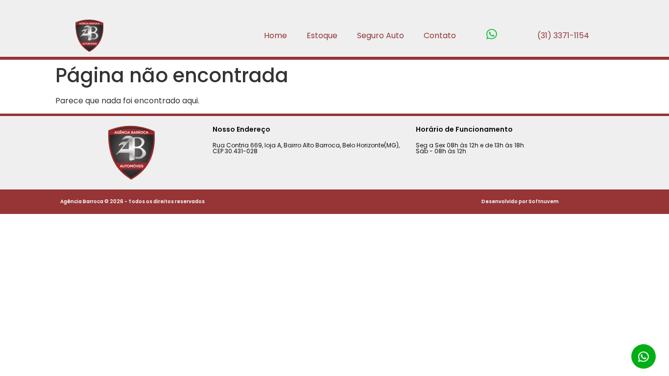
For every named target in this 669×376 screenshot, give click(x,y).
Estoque (322, 35)
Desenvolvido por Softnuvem (520, 201)
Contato (440, 35)
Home (275, 35)
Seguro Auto (380, 35)
